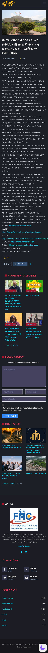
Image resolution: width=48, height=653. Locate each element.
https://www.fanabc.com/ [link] (20, 226)
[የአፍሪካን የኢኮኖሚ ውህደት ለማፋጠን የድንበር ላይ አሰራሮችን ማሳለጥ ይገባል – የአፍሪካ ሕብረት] (13, 319)
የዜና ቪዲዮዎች (7, 609)
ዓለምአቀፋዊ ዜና (7, 603)
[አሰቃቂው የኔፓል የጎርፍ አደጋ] (36, 463)
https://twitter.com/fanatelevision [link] (23, 245)
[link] (22, 232)
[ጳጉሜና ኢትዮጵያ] (34, 286)
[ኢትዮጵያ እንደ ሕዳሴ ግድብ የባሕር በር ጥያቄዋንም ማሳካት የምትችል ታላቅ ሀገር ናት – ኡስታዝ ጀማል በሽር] (13, 286)
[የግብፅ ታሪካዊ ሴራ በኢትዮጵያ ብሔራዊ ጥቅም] (12, 435)
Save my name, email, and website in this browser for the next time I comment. (23, 409)
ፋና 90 (4, 625)
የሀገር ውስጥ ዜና (10, 291)
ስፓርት (4, 614)
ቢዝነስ (4, 620)
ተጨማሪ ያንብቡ (24, 546)
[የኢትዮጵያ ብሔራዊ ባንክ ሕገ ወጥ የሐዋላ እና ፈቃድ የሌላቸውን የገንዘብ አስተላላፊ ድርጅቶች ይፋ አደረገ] (36, 435)
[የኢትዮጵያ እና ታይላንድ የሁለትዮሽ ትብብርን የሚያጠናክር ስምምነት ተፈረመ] (34, 319)
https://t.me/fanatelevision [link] (22, 242)
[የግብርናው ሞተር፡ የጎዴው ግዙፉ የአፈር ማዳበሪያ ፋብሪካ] (12, 463)
